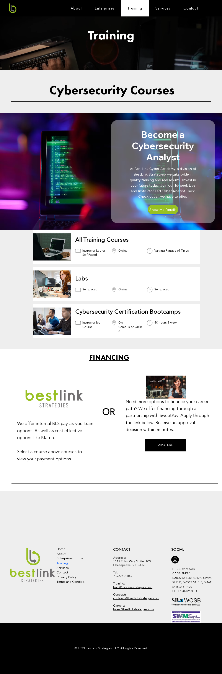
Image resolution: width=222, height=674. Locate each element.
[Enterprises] (82, 558)
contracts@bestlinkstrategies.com (136, 598)
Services (63, 568)
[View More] (117, 247)
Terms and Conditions (72, 582)
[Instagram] (175, 559)
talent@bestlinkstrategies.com (133, 609)
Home (61, 549)
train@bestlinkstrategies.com (132, 587)
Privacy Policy (67, 577)
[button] (76, 8)
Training (62, 563)
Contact (62, 572)
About (61, 554)
